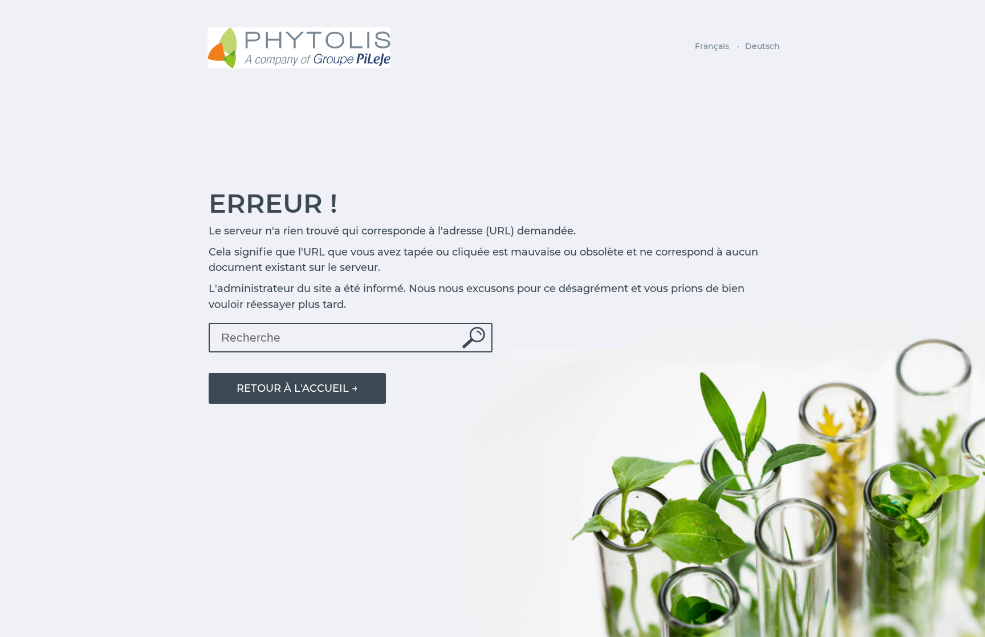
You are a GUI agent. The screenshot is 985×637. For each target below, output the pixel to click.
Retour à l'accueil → (297, 388)
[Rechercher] (476, 337)
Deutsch (762, 46)
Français (712, 46)
